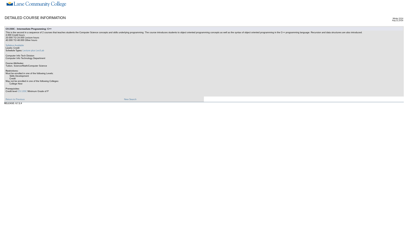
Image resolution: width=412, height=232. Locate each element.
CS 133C (22, 91)
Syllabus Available (15, 45)
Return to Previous (15, 99)
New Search (130, 99)
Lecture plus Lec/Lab (33, 50)
